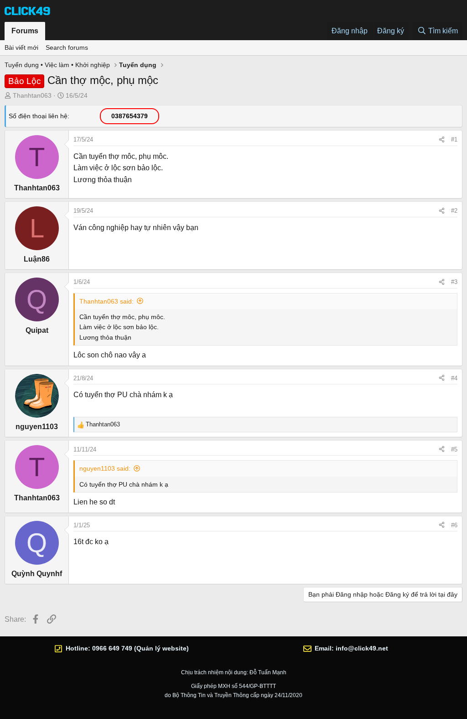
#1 (454, 139)
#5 (454, 449)
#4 (454, 378)
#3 (454, 281)
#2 (454, 210)
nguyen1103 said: (104, 468)
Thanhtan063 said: (106, 301)
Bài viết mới (21, 47)
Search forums (67, 47)
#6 (454, 525)
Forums (24, 31)
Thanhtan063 (32, 95)
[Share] (442, 140)
